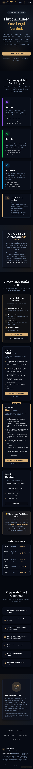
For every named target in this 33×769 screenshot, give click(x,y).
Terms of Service (13, 764)
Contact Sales (16, 503)
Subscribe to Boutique (18, 393)
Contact (20, 764)
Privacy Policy (5, 764)
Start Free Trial (18, 334)
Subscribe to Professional (16, 460)
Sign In (29, 2)
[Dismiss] (31, 767)
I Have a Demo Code (18, 338)
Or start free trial (17, 464)
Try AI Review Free (16, 53)
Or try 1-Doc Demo (18, 396)
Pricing (21, 2)
